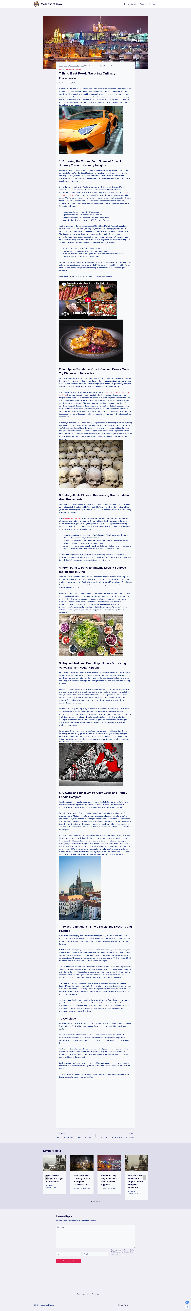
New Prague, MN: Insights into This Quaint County (75, 1135)
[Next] (144, 1177)
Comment (61, 1227)
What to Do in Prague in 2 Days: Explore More (54, 1178)
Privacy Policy (123, 1305)
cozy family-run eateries (72, 518)
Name (59, 1254)
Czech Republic (69, 69)
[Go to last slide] (46, 1177)
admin (63, 83)
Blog (78, 1294)
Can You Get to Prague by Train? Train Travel (118, 1135)
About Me (143, 4)
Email (86, 1254)
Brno (61, 69)
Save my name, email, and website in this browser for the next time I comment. (122, 1252)
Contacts (152, 4)
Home (126, 4)
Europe (78, 69)
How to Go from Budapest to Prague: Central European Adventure (135, 1181)
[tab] (91, 1201)
